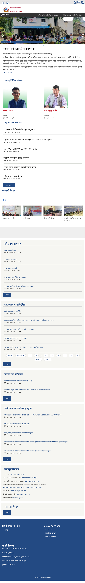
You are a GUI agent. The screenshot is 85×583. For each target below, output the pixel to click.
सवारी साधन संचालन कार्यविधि (12, 311)
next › (38, 359)
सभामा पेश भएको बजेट (10, 250)
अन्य (7, 295)
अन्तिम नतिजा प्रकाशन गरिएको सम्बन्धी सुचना (20, 167)
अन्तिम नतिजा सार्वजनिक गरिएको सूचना (45, 15)
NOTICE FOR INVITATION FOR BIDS (20, 149)
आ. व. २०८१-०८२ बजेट (11, 268)
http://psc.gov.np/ (18, 498)
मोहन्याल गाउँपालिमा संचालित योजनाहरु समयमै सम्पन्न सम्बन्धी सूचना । (28, 140)
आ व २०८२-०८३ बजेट (10, 259)
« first (10, 355)
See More (9, 185)
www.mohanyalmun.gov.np (18, 561)
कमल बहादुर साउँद (50, 111)
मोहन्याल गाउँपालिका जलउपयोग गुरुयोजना (15, 338)
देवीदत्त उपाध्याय (8, 111)
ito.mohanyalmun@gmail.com (19, 557)
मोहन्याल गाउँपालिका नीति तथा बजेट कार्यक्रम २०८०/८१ (19, 286)
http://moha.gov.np (17, 474)
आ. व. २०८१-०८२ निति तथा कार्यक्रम (15, 277)
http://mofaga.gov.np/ (31, 481)
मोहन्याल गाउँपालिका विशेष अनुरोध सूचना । (20, 129)
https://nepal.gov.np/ (29, 478)
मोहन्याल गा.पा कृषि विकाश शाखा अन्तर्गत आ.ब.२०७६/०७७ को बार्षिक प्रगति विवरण (27, 390)
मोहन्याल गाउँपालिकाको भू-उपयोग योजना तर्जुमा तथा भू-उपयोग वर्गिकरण (23, 347)
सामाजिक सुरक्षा (50, 533)
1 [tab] (41, 45)
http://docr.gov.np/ (23, 494)
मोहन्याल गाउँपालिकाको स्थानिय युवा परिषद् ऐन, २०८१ (19, 329)
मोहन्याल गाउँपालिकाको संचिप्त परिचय (19, 48)
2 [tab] (43, 45)
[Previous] (2, 35)
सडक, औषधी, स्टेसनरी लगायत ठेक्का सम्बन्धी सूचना (18, 433)
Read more (8, 72)
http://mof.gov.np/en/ (18, 491)
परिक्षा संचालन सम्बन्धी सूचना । (15, 176)
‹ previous (64, 19)
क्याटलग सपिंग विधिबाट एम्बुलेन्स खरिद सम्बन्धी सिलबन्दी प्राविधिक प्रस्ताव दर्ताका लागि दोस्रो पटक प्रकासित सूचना (35, 442)
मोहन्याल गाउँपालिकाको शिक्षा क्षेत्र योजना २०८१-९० (18, 381)
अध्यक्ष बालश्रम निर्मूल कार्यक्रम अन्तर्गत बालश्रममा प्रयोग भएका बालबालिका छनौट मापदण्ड (29, 320)
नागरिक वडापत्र (50, 537)
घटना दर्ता (48, 530)
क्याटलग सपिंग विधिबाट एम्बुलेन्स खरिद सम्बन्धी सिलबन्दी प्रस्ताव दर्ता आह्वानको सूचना (27, 451)
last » (47, 359)
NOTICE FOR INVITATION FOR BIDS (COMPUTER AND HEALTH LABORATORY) (33, 415)
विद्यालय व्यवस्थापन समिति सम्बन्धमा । (17, 158)
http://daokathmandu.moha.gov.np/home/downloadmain (22, 487)
